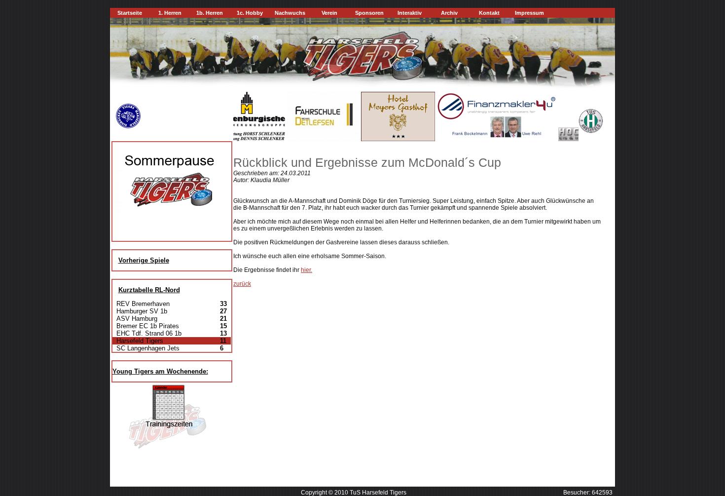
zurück (242, 283)
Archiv (449, 13)
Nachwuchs (290, 13)
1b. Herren (209, 13)
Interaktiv (410, 13)
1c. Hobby (250, 13)
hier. (306, 270)
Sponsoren (369, 13)
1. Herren (169, 13)
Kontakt (489, 13)
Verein (329, 13)
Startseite (129, 13)
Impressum (529, 13)
